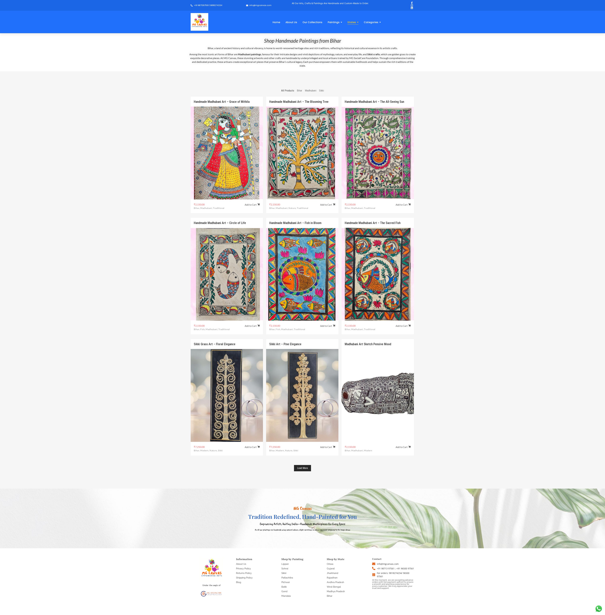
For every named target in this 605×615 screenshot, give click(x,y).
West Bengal (334, 586)
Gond (284, 591)
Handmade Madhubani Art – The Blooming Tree (298, 101)
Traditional (218, 208)
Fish (202, 329)
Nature (292, 208)
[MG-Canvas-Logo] (199, 22)
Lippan (285, 564)
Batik (284, 586)
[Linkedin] (412, 8)
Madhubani (206, 208)
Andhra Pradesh (335, 582)
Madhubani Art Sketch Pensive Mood (368, 344)
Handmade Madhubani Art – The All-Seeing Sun (374, 101)
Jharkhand (332, 573)
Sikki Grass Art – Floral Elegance (214, 344)
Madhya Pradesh (336, 591)
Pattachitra (287, 577)
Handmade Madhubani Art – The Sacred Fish (372, 222)
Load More (302, 468)
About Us (241, 564)
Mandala (286, 596)
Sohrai (284, 568)
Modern (204, 450)
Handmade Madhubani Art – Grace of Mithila (222, 101)
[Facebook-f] (412, 3)
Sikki (220, 450)
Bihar (197, 208)
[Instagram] (412, 5)
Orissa (330, 564)
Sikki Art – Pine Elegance (285, 344)
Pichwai (285, 582)
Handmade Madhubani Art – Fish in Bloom (295, 222)
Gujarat (331, 568)
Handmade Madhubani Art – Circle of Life (220, 222)
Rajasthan (332, 577)
